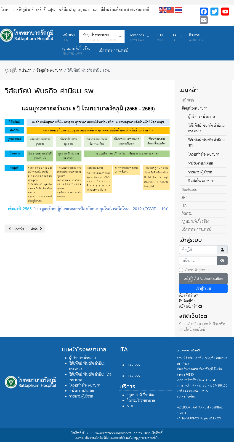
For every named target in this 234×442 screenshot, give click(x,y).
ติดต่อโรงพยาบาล (201, 180)
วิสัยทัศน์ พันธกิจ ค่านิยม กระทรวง (206, 128)
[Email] (204, 20)
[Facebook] (204, 12)
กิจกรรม (186, 213)
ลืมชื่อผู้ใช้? (187, 300)
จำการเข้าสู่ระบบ (197, 269)
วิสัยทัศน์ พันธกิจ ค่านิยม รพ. (206, 142)
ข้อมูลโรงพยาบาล (194, 108)
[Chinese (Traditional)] (171, 9)
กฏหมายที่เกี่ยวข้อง (195, 221)
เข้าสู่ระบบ (203, 288)
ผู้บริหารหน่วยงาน (201, 116)
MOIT (131, 405)
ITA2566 (133, 375)
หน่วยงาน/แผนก (200, 163)
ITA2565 (133, 364)
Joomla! (79, 437)
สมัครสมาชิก (188, 306)
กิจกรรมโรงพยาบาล (141, 400)
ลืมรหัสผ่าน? (188, 295)
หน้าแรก (187, 100)
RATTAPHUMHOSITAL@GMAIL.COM (199, 418)
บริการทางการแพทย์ (196, 229)
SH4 (184, 197)
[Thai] (179, 9)
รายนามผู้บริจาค (200, 172)
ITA (183, 205)
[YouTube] (225, 12)
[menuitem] (68, 36)
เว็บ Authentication (208, 278)
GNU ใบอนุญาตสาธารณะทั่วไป (141, 437)
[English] (163, 9)
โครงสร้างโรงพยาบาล (203, 154)
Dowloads (189, 189)
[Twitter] (214, 12)
